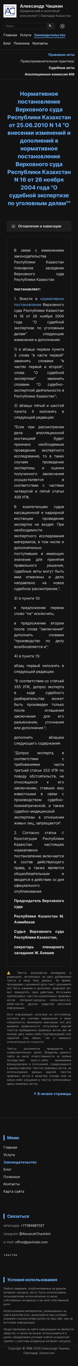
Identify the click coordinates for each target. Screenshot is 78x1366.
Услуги (25, 35)
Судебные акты (62, 68)
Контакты (40, 43)
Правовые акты (61, 55)
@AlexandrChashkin (35, 1234)
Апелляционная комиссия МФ (50, 74)
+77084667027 (32, 1225)
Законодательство (49, 35)
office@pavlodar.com (31, 1242)
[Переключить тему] (62, 26)
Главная (10, 35)
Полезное (22, 43)
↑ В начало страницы (52, 1093)
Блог (7, 43)
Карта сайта (13, 1191)
